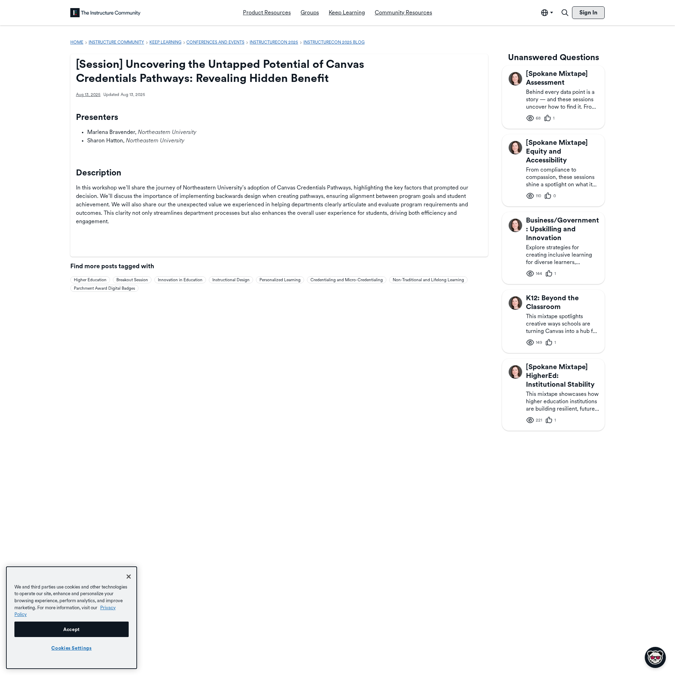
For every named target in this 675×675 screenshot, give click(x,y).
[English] (105, 12)
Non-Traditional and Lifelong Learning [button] (428, 279)
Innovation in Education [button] (180, 279)
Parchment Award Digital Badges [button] (104, 288)
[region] (71, 617)
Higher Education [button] (90, 279)
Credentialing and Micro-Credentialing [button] (346, 279)
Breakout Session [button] (132, 279)
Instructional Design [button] (231, 279)
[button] (515, 79)
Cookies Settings (71, 648)
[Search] (565, 12)
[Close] (128, 576)
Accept (71, 629)
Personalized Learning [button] (280, 279)
